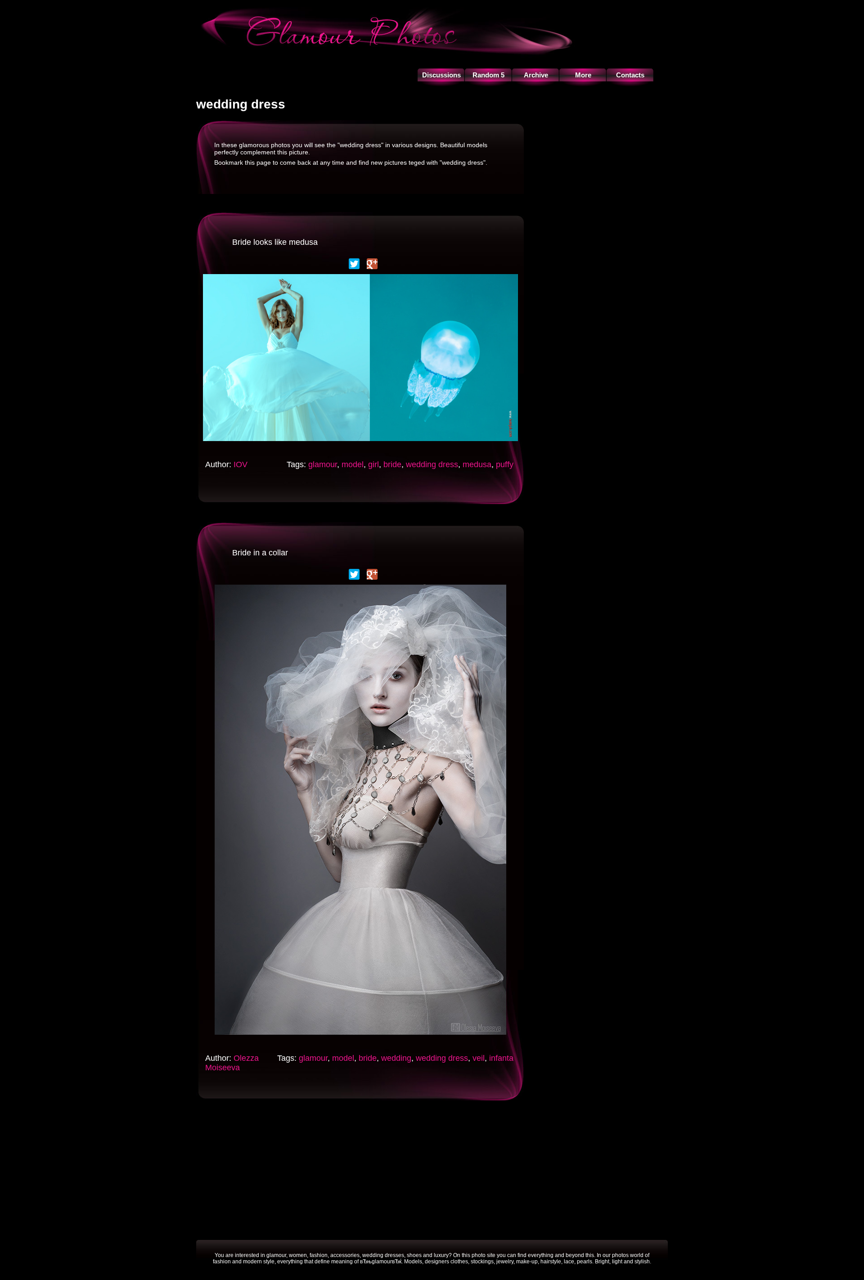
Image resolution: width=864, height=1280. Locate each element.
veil (478, 1058)
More (583, 75)
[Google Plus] (372, 263)
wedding (396, 1058)
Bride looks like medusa (275, 242)
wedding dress (432, 464)
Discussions (441, 75)
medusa (477, 464)
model (353, 464)
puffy (504, 464)
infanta (501, 1058)
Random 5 (488, 75)
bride (392, 464)
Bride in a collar (260, 552)
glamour (322, 464)
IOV (241, 464)
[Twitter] (354, 263)
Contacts (630, 75)
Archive (536, 75)
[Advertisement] (360, 1138)
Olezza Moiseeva (232, 1063)
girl (373, 464)
